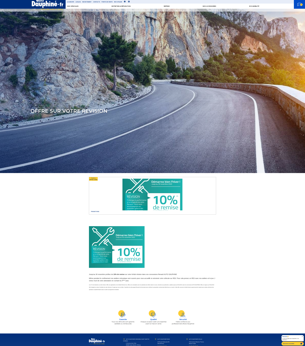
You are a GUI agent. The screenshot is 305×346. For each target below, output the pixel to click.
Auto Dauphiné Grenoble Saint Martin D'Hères (136, 340)
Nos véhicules (72, 6)
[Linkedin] (129, 2)
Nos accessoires (209, 6)
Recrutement (87, 2)
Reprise (167, 6)
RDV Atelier (118, 2)
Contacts (96, 2)
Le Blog (78, 2)
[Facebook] (125, 2)
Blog (97, 10)
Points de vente (107, 2)
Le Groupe (70, 2)
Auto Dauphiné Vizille (195, 339)
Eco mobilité (254, 6)
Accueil (91, 10)
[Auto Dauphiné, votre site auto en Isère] (37, 4)
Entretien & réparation (121, 6)
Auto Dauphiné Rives (163, 339)
